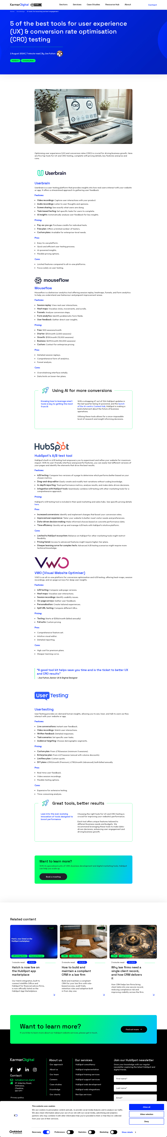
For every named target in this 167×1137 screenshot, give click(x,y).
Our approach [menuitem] (56, 1064)
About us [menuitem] (54, 1069)
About (128, 4)
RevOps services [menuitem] (83, 1094)
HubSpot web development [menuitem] (88, 1084)
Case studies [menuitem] (56, 1084)
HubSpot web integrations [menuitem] (88, 1089)
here (37, 504)
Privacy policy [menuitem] (17, 1097)
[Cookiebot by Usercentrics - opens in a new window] (16, 1132)
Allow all (146, 1107)
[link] (63, 5)
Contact (152, 5)
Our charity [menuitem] (55, 1094)
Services (77, 4)
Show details (127, 1132)
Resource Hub (112, 4)
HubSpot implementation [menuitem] (87, 1069)
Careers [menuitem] (53, 1079)
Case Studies (93, 4)
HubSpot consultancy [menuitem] (85, 1064)
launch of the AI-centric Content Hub (101, 405)
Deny (146, 1121)
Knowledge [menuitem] (55, 1089)
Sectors (63, 4)
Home (12, 11)
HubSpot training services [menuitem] (88, 1074)
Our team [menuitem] (54, 1074)
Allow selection (146, 1114)
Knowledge (21, 11)
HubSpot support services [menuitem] (88, 1079)
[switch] (70, 1132)
